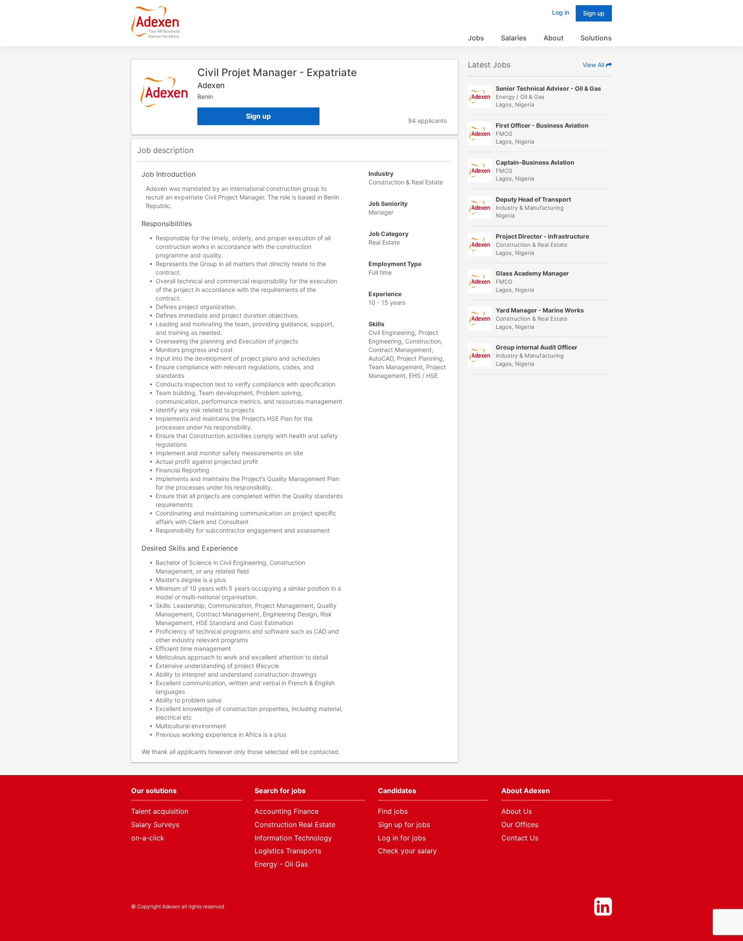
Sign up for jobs (404, 824)
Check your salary (407, 850)
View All (594, 64)
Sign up (258, 116)
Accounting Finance (287, 811)
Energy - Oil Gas (281, 864)
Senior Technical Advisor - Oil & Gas (548, 88)
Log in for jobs (402, 838)
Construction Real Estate (295, 824)
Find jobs (393, 811)
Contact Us (519, 838)
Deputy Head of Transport (533, 199)
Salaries (514, 38)
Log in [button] (560, 12)
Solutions (596, 38)
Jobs (476, 38)
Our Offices (519, 824)
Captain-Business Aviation (535, 162)
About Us (516, 811)
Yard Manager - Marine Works (540, 310)
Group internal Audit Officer (536, 347)
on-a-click (147, 838)
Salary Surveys (155, 824)
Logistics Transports (288, 850)
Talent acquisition (159, 811)
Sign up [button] (594, 13)
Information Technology (293, 838)
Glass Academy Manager (532, 273)
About (553, 38)
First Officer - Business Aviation (542, 125)
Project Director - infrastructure (542, 236)
